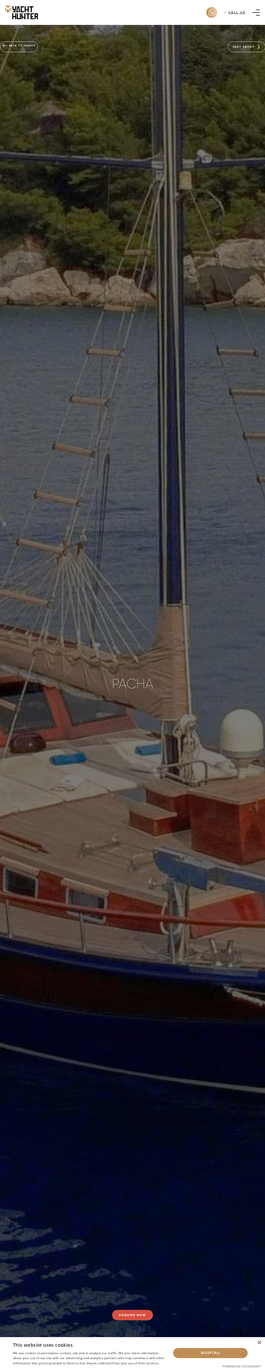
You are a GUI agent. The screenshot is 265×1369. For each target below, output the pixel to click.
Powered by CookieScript (242, 1366)
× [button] (259, 1343)
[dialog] (132, 1353)
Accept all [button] (210, 1353)
